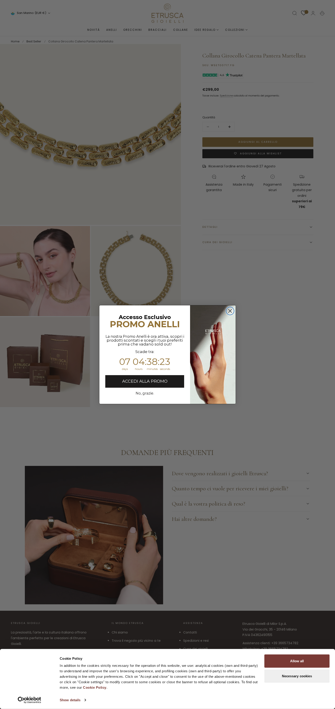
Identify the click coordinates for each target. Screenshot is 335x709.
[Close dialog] (230, 311)
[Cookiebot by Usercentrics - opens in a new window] (29, 700)
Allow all (297, 661)
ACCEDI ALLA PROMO (145, 381)
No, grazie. (145, 393)
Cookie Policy (94, 687)
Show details (70, 700)
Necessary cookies (297, 676)
